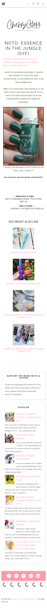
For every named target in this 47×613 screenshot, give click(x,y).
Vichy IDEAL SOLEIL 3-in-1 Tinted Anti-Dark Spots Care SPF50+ (29, 545)
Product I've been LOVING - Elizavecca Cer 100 (28, 417)
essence (7, 59)
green (35, 62)
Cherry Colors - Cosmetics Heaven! (24, 599)
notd (6, 65)
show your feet (19, 65)
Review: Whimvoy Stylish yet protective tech (28, 500)
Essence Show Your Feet (17, 62)
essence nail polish (24, 59)
